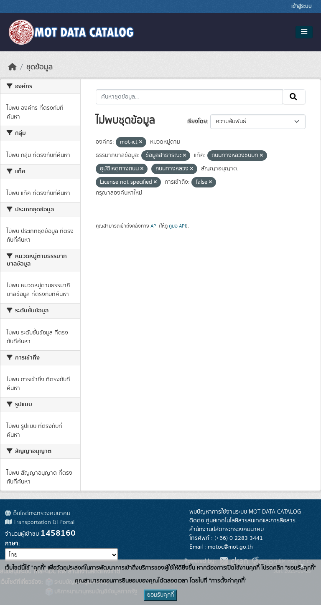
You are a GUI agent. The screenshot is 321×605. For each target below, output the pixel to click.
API (154, 226)
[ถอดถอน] (140, 142)
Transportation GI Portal (43, 522)
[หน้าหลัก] (12, 67)
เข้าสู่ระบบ (301, 6)
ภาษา (11, 543)
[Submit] (294, 96)
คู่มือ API (177, 226)
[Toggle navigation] (304, 32)
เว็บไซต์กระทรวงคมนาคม (40, 513)
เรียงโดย (197, 121)
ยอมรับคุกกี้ (160, 595)
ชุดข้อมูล (39, 67)
